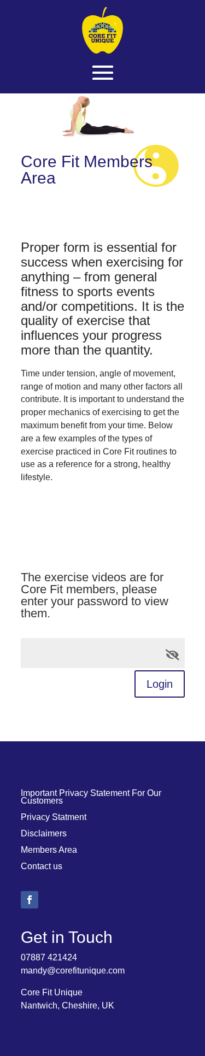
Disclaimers (44, 834)
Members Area (49, 850)
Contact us (41, 867)
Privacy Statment (53, 817)
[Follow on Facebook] (29, 899)
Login (160, 684)
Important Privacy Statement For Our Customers (91, 797)
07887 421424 (49, 957)
